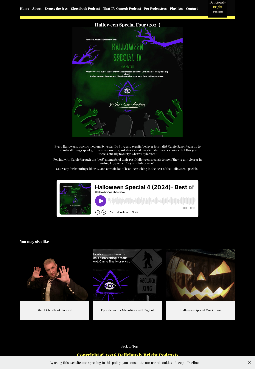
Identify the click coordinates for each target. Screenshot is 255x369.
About (36, 8)
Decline (193, 362)
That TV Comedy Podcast (122, 8)
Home (24, 8)
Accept (180, 362)
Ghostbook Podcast (85, 8)
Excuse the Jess (56, 8)
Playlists (176, 8)
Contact (192, 8)
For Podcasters (155, 8)
